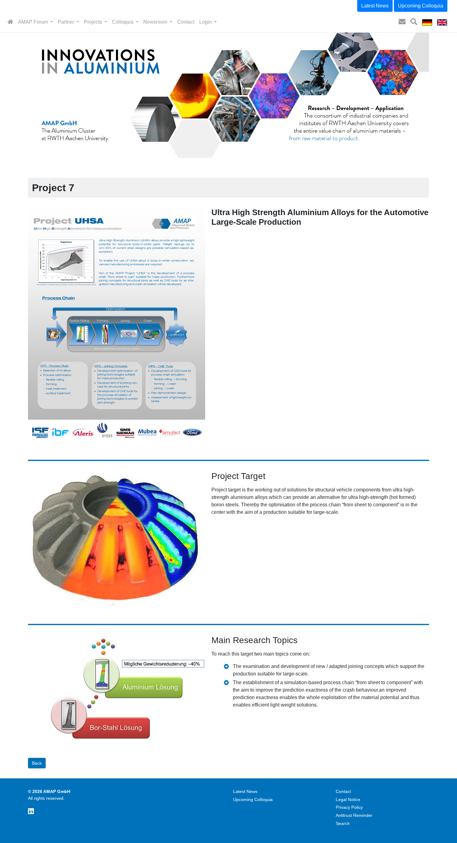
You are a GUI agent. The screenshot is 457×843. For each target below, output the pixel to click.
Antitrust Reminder (354, 815)
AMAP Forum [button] (33, 22)
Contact (185, 22)
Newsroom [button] (155, 22)
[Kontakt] (402, 22)
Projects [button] (93, 22)
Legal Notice (348, 799)
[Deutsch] (427, 22)
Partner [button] (66, 22)
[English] (442, 22)
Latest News (375, 5)
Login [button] (206, 22)
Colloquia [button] (123, 22)
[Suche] (414, 22)
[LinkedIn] (31, 811)
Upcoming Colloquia (420, 5)
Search (343, 823)
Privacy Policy (349, 807)
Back (37, 763)
